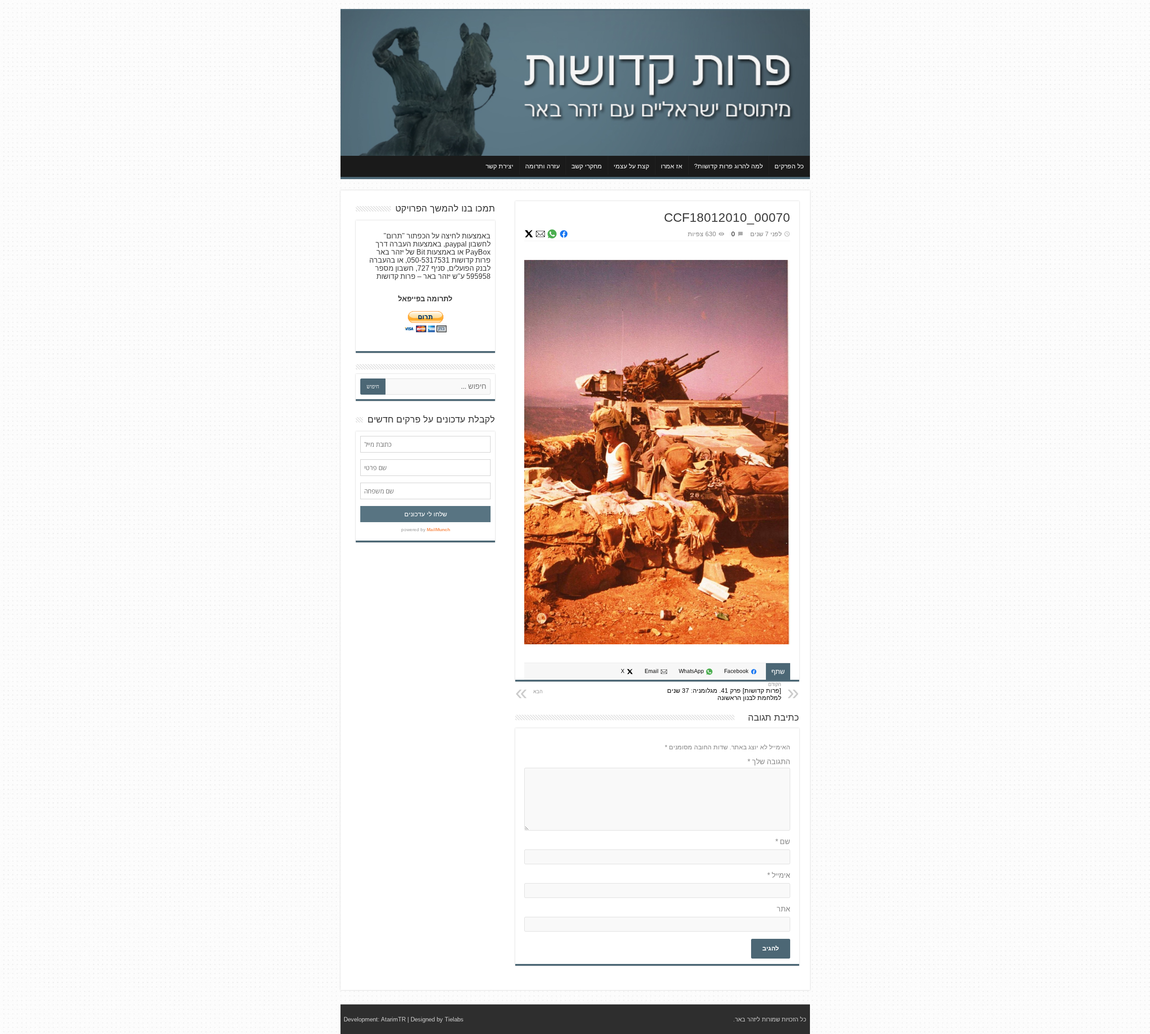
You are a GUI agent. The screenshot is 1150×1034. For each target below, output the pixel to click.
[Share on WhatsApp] (552, 233)
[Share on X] (528, 233)
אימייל (778, 875)
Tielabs (454, 1019)
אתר (783, 909)
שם (782, 841)
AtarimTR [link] (393, 1019)
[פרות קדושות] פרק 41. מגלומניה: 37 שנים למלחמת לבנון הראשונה (724, 694)
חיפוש (373, 386)
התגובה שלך (769, 762)
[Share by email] (540, 233)
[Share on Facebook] (563, 233)
